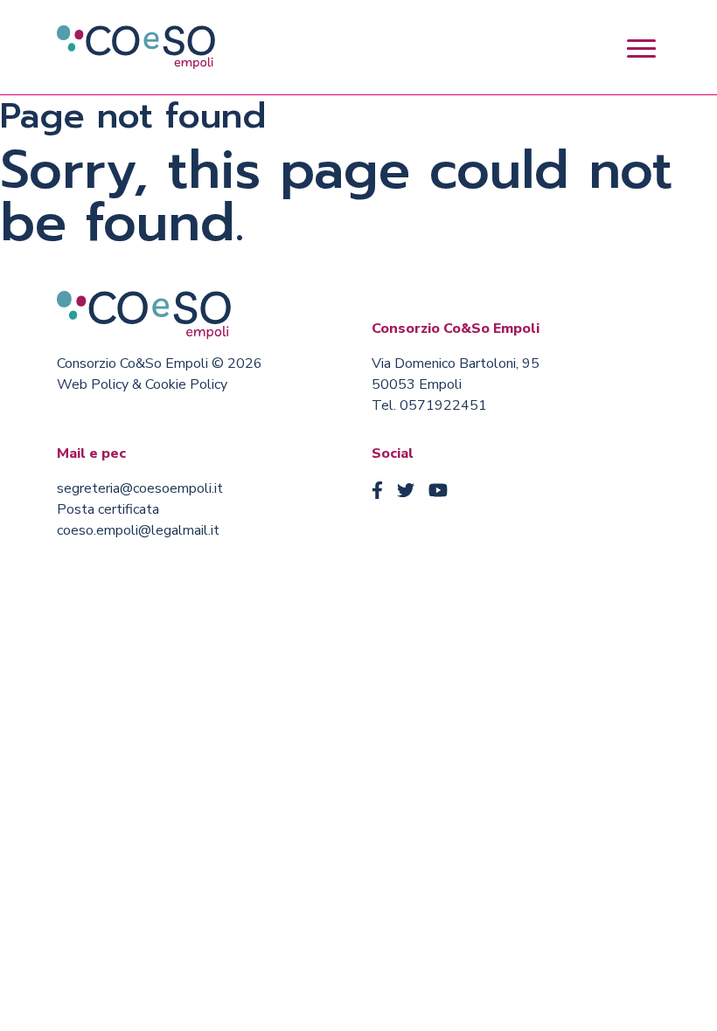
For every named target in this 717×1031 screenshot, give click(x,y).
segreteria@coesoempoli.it (140, 488)
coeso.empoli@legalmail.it (138, 530)
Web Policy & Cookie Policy (142, 384)
